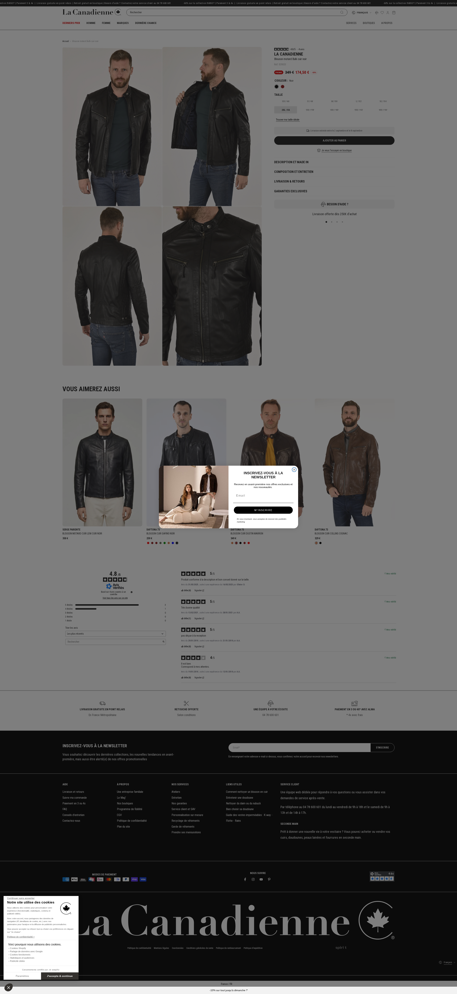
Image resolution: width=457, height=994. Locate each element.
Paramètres (22, 976)
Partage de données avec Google (26, 951)
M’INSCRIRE (263, 510)
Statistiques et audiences (22, 958)
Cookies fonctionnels (20, 954)
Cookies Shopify (18, 948)
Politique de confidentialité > (21, 937)
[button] (8, 987)
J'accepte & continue (60, 976)
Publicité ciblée (17, 961)
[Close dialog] (294, 469)
